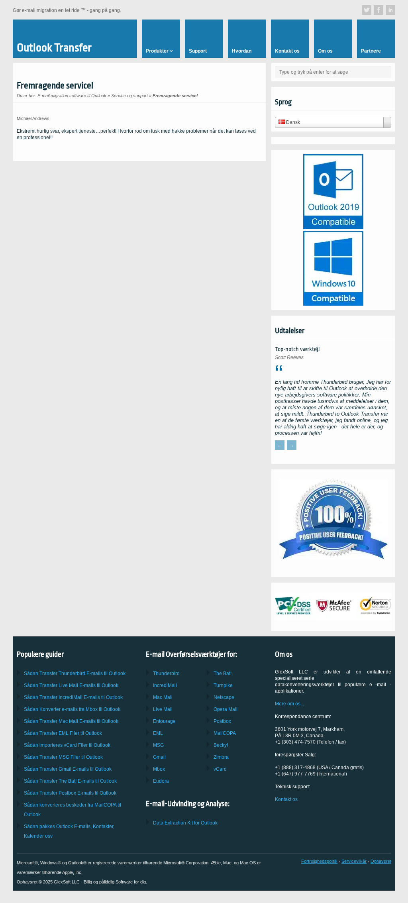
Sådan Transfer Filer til (63, 733)
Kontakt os (286, 799)
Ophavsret (381, 861)
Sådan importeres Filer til (67, 745)
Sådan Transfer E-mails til (71, 685)
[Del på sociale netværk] (366, 10)
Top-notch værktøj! (297, 349)
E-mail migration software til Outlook (71, 95)
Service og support (129, 95)
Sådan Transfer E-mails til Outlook (75, 673)
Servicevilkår (354, 861)
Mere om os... (289, 704)
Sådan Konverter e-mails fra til (72, 709)
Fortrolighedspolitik (319, 861)
